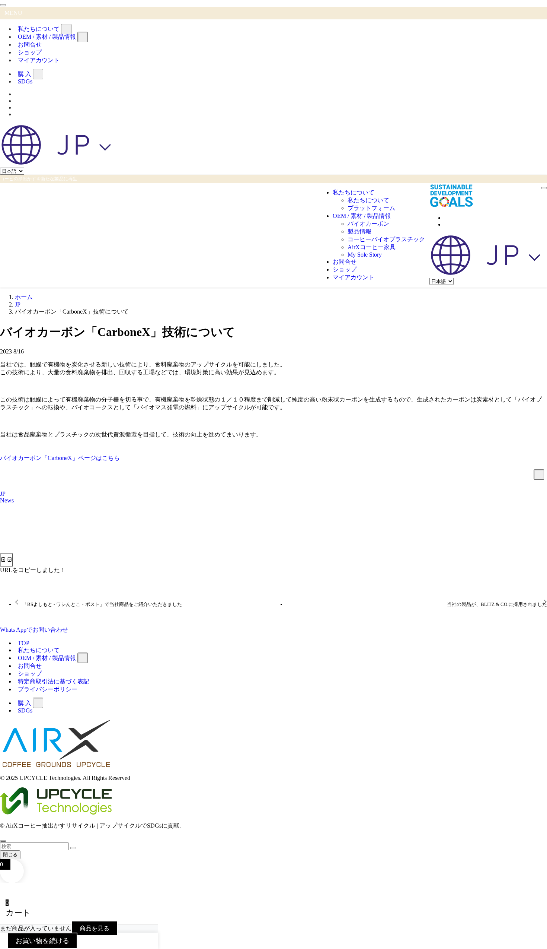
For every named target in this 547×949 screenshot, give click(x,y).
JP (3, 494)
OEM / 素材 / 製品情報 (47, 37)
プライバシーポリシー (47, 689)
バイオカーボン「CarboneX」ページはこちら (60, 458)
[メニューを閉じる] (3, 5)
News (7, 500)
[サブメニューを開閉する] (66, 29)
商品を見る (94, 928)
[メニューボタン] (544, 188)
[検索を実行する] (73, 848)
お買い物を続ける (42, 941)
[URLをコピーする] (6, 559)
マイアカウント (39, 60)
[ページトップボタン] (3, 841)
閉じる (10, 854)
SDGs (25, 81)
